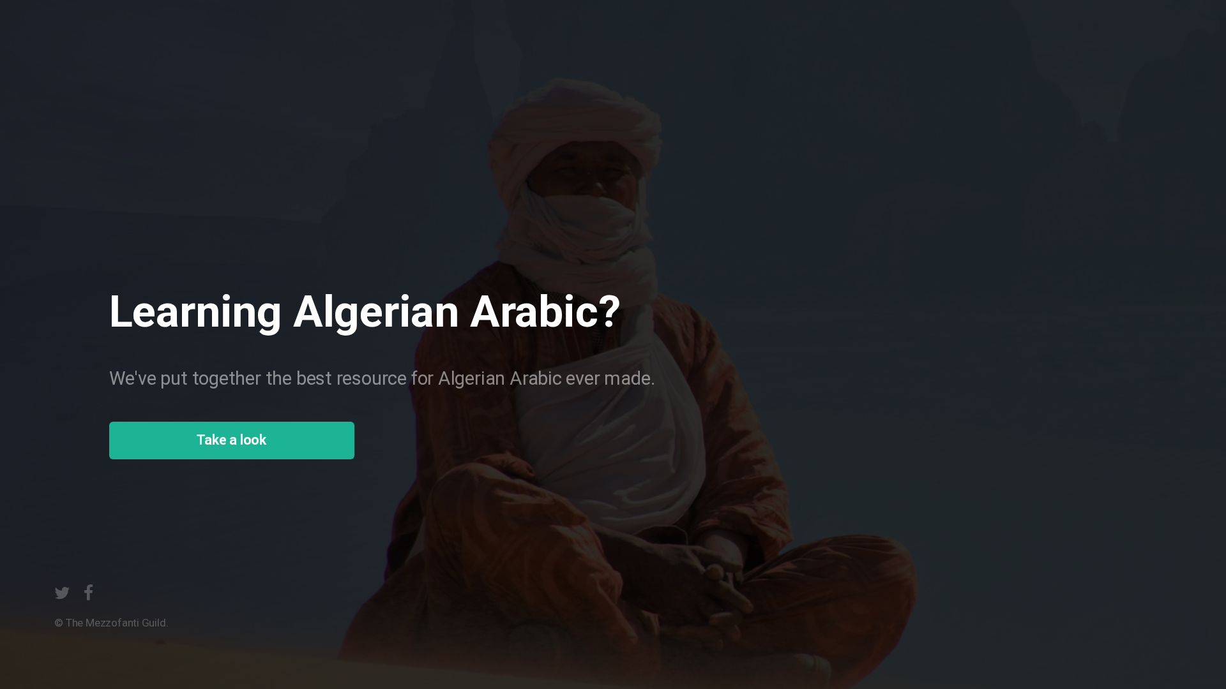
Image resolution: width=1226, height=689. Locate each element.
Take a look (231, 440)
